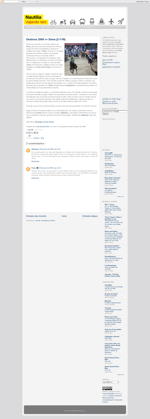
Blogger (82, 411)
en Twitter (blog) (115, 99)
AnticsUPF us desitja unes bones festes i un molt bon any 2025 (113, 156)
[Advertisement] (64, 33)
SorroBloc (108, 285)
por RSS (109, 60)
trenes (39, 113)
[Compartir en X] (32, 133)
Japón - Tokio (45, 27)
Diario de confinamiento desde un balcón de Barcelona (112, 350)
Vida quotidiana (111, 188)
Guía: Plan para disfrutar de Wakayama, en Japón (113, 259)
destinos (37, 138)
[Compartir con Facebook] (35, 133)
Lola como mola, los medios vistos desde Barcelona (112, 345)
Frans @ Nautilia (108, 393)
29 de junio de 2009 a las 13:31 (50, 168)
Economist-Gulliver (112, 246)
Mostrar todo (120, 196)
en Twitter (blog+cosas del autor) (110, 102)
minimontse (109, 163)
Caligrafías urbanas (112, 336)
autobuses (64, 113)
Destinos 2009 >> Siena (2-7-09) (45, 39)
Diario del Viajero (111, 231)
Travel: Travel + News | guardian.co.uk (113, 218)
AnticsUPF (109, 153)
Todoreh (108, 308)
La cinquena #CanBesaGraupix (110, 191)
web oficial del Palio (43, 126)
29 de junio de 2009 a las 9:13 (49, 149)
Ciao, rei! (107, 361)
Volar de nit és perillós (113, 329)
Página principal (31, 27)
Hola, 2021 (108, 338)
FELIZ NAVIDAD (110, 165)
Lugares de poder (60, 27)
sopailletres (109, 171)
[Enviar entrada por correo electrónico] (29, 135)
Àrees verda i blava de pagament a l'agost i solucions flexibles (112, 181)
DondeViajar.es (110, 256)
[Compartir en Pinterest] (37, 133)
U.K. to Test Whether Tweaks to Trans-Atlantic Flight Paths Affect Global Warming (113, 209)
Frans (34, 168)
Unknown (35, 149)
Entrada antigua (90, 216)
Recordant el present (112, 178)
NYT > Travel (109, 204)
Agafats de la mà (110, 331)
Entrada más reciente (36, 216)
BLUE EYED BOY (110, 172)
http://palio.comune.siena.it (44, 122)
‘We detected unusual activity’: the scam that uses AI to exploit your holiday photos (114, 223)
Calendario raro (75, 27)
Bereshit (108, 301)
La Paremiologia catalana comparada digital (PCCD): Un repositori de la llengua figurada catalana (113, 321)
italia (42, 138)
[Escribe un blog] (30, 133)
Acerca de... (88, 27)
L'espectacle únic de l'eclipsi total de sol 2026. (114, 287)
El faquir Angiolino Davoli (113, 303)
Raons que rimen (111, 317)
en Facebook (115, 67)
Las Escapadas (110, 265)
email (119, 50)
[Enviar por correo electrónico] (27, 133)
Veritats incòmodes (111, 296)
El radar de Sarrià (111, 294)
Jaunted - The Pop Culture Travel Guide (112, 275)
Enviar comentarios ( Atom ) (45, 220)
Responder (35, 161)
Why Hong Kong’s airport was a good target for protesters (113, 249)
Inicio (64, 216)
